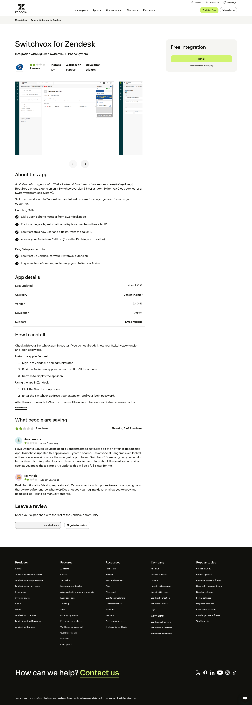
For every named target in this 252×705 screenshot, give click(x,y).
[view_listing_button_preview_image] (64, 118)
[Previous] (73, 164)
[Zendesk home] (22, 8)
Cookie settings (65, 698)
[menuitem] (230, 2)
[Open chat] (245, 698)
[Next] (85, 164)
